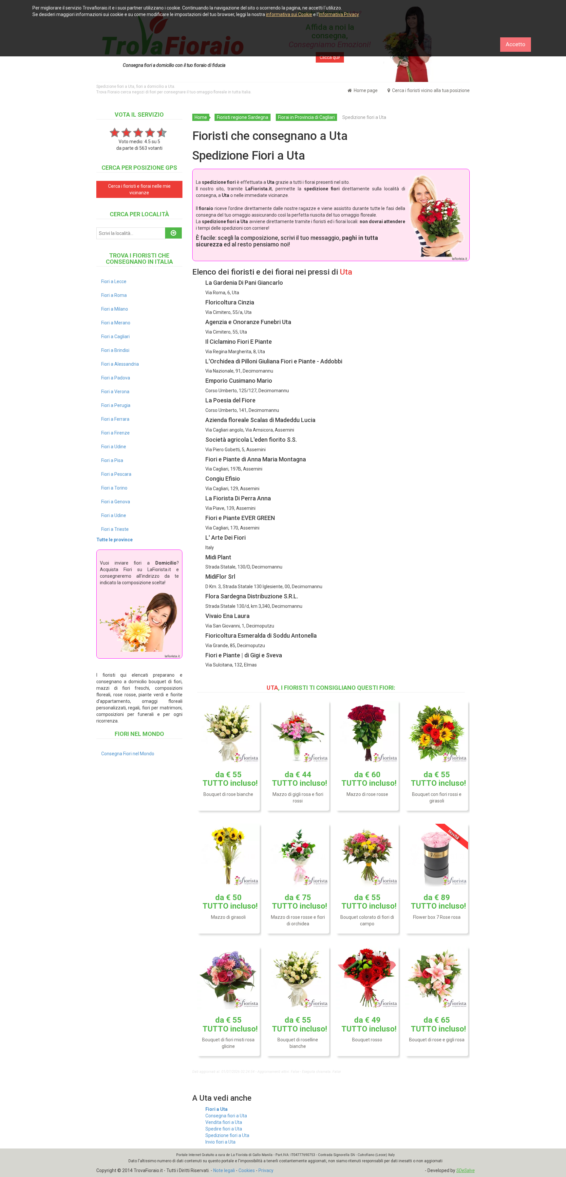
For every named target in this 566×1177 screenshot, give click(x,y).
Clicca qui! (330, 57)
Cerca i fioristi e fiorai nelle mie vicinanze (139, 189)
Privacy (266, 1170)
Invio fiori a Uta (220, 1142)
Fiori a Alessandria (120, 364)
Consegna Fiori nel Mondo (127, 753)
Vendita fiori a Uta (223, 1122)
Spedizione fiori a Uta (227, 1135)
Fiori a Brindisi (115, 350)
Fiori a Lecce (113, 281)
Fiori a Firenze (115, 432)
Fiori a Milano (114, 309)
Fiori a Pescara (116, 474)
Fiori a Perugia (115, 405)
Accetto (515, 44)
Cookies (246, 1170)
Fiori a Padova (115, 377)
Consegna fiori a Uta (226, 1115)
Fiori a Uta (216, 1109)
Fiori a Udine (113, 446)
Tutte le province (114, 539)
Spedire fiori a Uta (223, 1128)
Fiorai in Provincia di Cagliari (306, 117)
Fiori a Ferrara (115, 419)
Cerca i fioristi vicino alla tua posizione (430, 90)
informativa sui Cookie (289, 14)
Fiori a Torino (114, 488)
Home (201, 117)
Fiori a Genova (115, 501)
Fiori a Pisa (112, 460)
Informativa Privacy (339, 14)
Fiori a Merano (115, 322)
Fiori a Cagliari (115, 336)
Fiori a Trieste (115, 529)
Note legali (224, 1170)
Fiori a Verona (115, 391)
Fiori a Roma (114, 295)
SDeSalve (465, 1170)
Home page (365, 90)
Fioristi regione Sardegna (242, 117)
